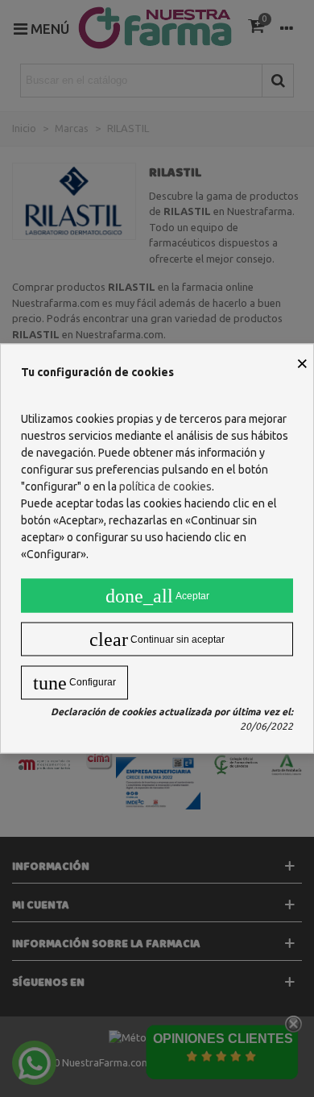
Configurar (74, 683)
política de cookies (165, 486)
